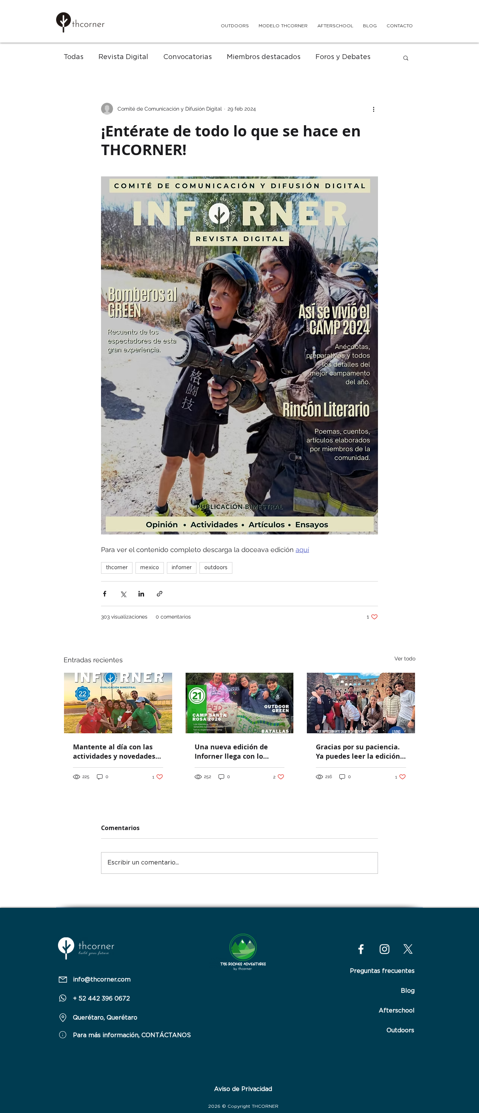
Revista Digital (123, 57)
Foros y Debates (342, 57)
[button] (405, 58)
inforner (182, 567)
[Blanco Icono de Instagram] (384, 949)
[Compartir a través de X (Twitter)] (122, 593)
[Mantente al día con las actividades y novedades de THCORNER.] (118, 703)
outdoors (216, 567)
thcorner (117, 567)
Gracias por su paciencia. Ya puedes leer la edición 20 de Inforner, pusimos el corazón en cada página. (360, 751)
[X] (408, 949)
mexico (149, 567)
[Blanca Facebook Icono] (360, 949)
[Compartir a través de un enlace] (159, 593)
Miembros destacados (263, 57)
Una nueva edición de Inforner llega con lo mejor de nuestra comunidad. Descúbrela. (235, 751)
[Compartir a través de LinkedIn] (141, 593)
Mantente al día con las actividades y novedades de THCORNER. (114, 751)
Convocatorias (187, 57)
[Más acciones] (373, 108)
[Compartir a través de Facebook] (104, 593)
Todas (73, 57)
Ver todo (404, 659)
